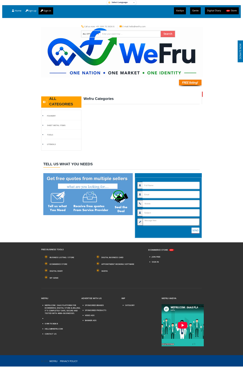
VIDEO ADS (89, 315)
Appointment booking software (117, 264)
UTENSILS (51, 144)
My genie (54, 278)
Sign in (47, 10)
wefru (53, 361)
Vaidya (180, 10)
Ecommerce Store (58, 264)
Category (130, 305)
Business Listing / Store (62, 257)
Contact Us (51, 334)
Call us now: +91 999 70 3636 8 (99, 27)
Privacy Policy (68, 361)
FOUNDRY (51, 116)
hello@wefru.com (54, 329)
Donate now (240, 51)
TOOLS (50, 135)
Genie (195, 10)
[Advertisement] (141, 56)
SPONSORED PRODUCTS (95, 310)
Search (168, 34)
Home (17, 10)
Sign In (155, 262)
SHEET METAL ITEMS (56, 125)
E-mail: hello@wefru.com (134, 27)
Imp (123, 298)
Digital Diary (214, 10)
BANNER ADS (90, 321)
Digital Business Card (112, 257)
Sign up (32, 10)
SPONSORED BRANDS (94, 305)
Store (234, 10)
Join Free (156, 257)
